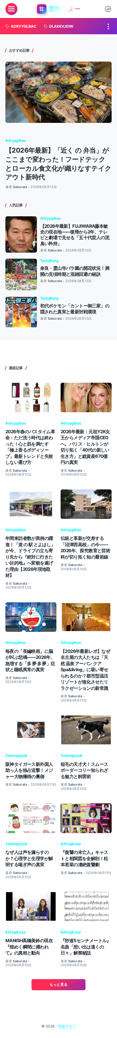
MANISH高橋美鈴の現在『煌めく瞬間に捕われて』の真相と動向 (29, 947)
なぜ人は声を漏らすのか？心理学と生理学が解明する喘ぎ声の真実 (29, 858)
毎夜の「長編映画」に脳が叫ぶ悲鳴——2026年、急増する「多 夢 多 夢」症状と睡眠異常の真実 (30, 660)
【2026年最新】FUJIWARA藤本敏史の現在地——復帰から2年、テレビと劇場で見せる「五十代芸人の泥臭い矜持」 (74, 234)
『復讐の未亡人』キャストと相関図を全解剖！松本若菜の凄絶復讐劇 (84, 858)
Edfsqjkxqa (71, 844)
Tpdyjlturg (49, 260)
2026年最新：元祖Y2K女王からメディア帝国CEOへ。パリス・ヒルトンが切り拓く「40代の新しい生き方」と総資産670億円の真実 (85, 447)
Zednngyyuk (16, 755)
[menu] (11, 9)
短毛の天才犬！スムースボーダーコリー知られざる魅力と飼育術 (84, 770)
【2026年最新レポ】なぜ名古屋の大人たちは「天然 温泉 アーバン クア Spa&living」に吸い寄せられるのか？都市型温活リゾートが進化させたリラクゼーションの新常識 (85, 669)
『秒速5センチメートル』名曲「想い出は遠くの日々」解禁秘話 (86, 947)
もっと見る (59, 984)
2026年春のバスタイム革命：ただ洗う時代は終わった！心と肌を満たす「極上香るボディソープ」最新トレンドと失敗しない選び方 (30, 447)
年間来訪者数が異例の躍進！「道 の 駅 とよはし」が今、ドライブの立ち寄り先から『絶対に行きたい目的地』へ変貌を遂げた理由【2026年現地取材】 (30, 556)
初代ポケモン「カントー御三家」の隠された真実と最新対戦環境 (74, 308)
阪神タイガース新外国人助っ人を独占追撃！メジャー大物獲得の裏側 (29, 770)
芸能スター (67, 1026)
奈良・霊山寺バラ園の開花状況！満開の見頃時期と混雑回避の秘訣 (74, 271)
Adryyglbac (15, 140)
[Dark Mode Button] (108, 9)
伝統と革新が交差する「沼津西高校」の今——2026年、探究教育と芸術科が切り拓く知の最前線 (85, 547)
